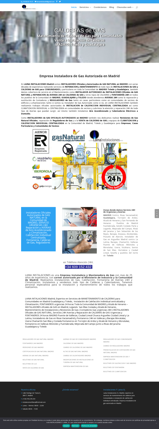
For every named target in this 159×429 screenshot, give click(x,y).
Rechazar (75, 426)
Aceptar (66, 426)
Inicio (74, 7)
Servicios (84, 7)
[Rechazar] (156, 423)
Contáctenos (100, 7)
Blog (111, 7)
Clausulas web (124, 7)
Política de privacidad (89, 426)
